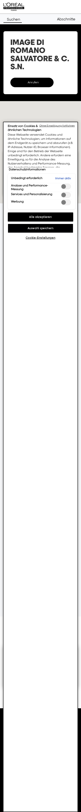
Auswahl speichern (41, 228)
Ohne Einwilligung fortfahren (57, 125)
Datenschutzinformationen (27, 169)
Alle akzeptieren (40, 217)
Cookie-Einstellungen (40, 237)
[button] (67, 19)
